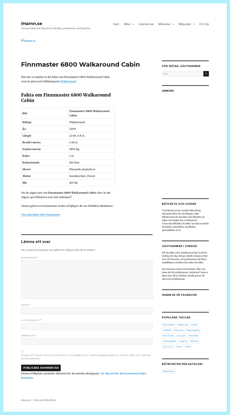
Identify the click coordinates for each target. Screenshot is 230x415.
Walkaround (68, 81)
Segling (183, 341)
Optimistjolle (169, 341)
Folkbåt (167, 330)
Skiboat (194, 341)
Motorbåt (193, 335)
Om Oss (204, 24)
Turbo (179, 346)
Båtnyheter (169, 371)
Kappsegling (193, 330)
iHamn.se (31, 23)
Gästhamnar (146, 24)
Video (188, 346)
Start (116, 24)
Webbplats (28, 335)
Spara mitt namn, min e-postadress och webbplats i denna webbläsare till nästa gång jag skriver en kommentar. (86, 357)
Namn (25, 305)
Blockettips (169, 324)
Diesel (194, 324)
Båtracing (183, 324)
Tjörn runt (168, 346)
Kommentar (29, 257)
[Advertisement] (185, 143)
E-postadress (31, 320)
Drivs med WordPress (45, 400)
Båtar (127, 24)
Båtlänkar (164, 24)
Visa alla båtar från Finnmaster (40, 214)
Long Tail (180, 335)
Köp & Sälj (168, 335)
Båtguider (185, 24)
